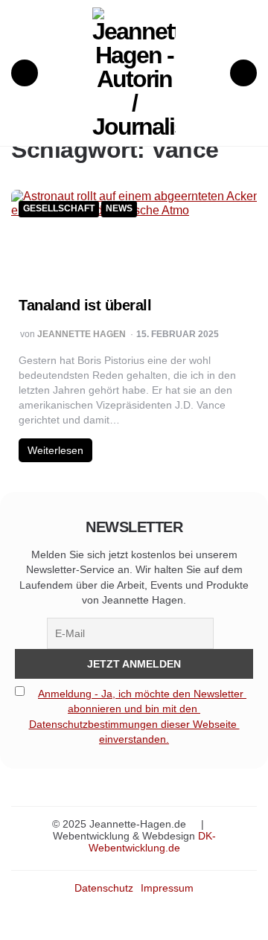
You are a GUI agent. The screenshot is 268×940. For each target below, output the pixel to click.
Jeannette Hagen (81, 334)
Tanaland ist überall (85, 305)
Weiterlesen (55, 450)
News (119, 209)
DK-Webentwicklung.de (152, 842)
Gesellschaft (59, 209)
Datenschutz (103, 888)
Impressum (167, 888)
